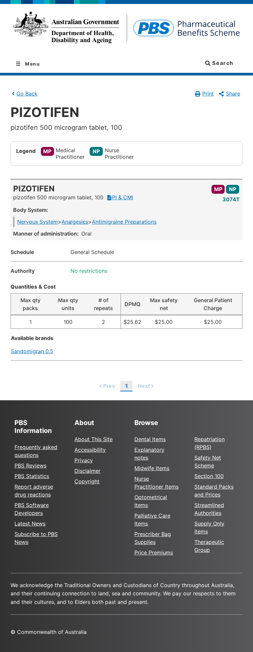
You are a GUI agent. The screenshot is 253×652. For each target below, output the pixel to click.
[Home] (126, 29)
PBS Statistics (31, 476)
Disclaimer (87, 471)
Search (222, 63)
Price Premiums (153, 552)
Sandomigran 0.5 (32, 351)
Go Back (27, 93)
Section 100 (209, 476)
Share (233, 93)
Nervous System (37, 221)
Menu (32, 64)
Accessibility (90, 449)
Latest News (29, 523)
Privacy (83, 460)
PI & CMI (122, 197)
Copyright (86, 481)
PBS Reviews (30, 465)
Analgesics (75, 221)
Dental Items (150, 439)
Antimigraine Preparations (124, 221)
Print (208, 93)
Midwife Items (151, 468)
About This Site (93, 439)
